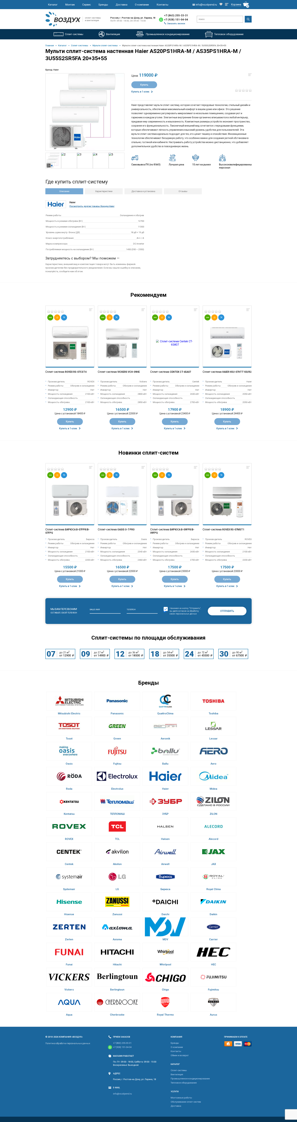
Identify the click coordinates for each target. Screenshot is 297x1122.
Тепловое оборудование (184, 1082)
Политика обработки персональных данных (67, 1043)
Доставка (121, 4)
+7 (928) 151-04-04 (176, 19)
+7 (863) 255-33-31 (176, 15)
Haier (56, 69)
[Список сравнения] (226, 4)
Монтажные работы (181, 1097)
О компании (142, 4)
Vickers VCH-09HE (128, 372)
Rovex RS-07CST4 (75, 372)
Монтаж (70, 4)
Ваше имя (95, 609)
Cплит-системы (79, 45)
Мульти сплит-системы (105, 45)
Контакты (162, 4)
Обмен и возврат (180, 1055)
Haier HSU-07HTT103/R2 (236, 372)
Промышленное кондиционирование (190, 1078)
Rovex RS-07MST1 (233, 529)
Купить (144, 84)
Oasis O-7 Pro (126, 529)
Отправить (227, 611)
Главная (49, 45)
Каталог (53, 4)
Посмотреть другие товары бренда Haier (91, 206)
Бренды (103, 4)
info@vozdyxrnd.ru (122, 1093)
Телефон (131, 609)
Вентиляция (177, 1074)
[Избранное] (220, 4)
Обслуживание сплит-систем (186, 1102)
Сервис (86, 4)
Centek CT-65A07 (180, 372)
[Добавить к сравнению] (90, 310)
